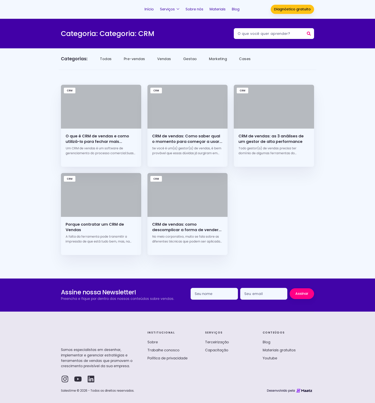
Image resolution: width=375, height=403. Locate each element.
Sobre (152, 342)
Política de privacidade (167, 358)
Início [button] (149, 9)
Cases (245, 58)
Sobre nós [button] (194, 9)
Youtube (270, 358)
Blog (266, 342)
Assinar (301, 293)
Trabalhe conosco (163, 350)
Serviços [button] (168, 9)
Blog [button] (235, 9)
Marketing (218, 58)
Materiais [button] (218, 9)
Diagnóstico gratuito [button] (292, 9)
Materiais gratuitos (279, 350)
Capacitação (216, 350)
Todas (106, 58)
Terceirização (217, 342)
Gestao (190, 58)
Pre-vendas (134, 58)
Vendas (164, 58)
